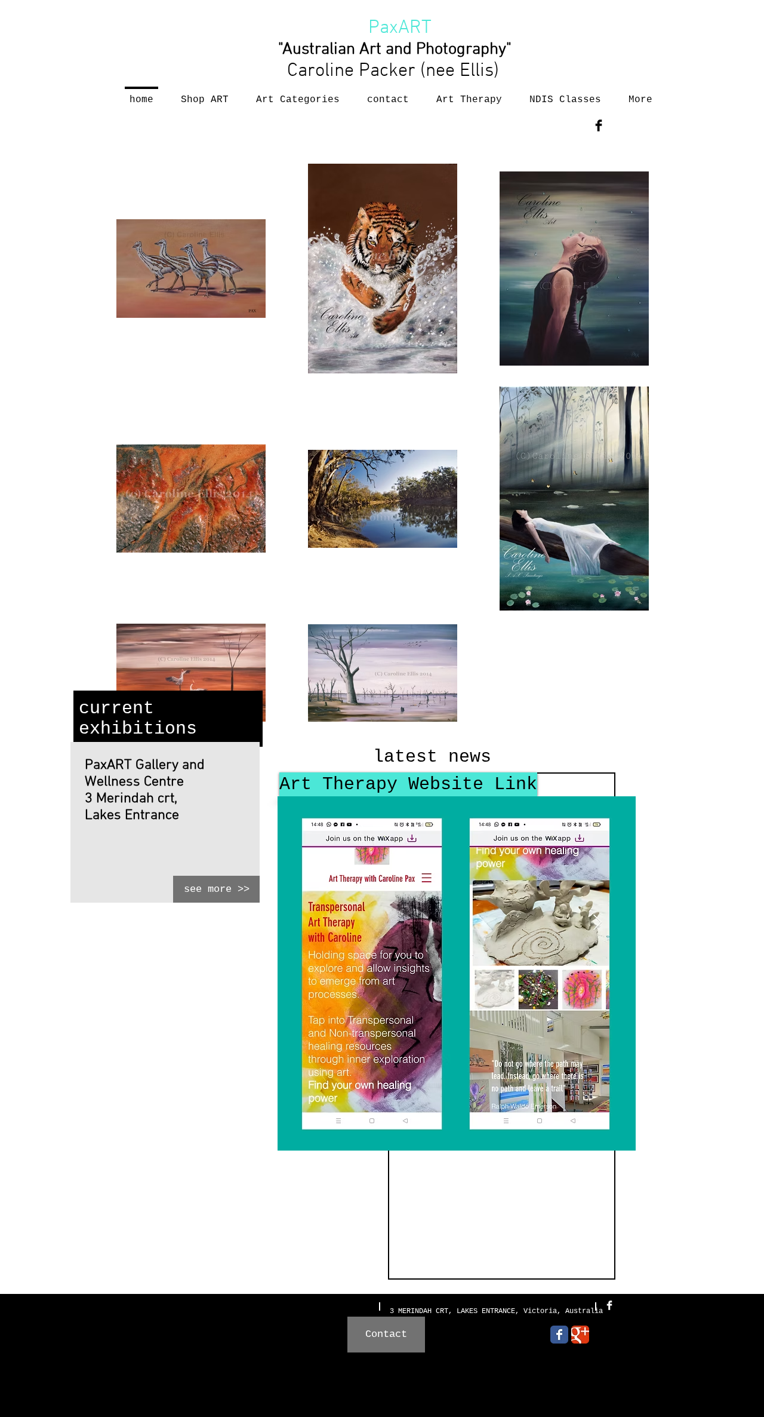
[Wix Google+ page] (580, 1335)
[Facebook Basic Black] (599, 125)
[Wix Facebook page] (559, 1335)
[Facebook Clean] (609, 1305)
